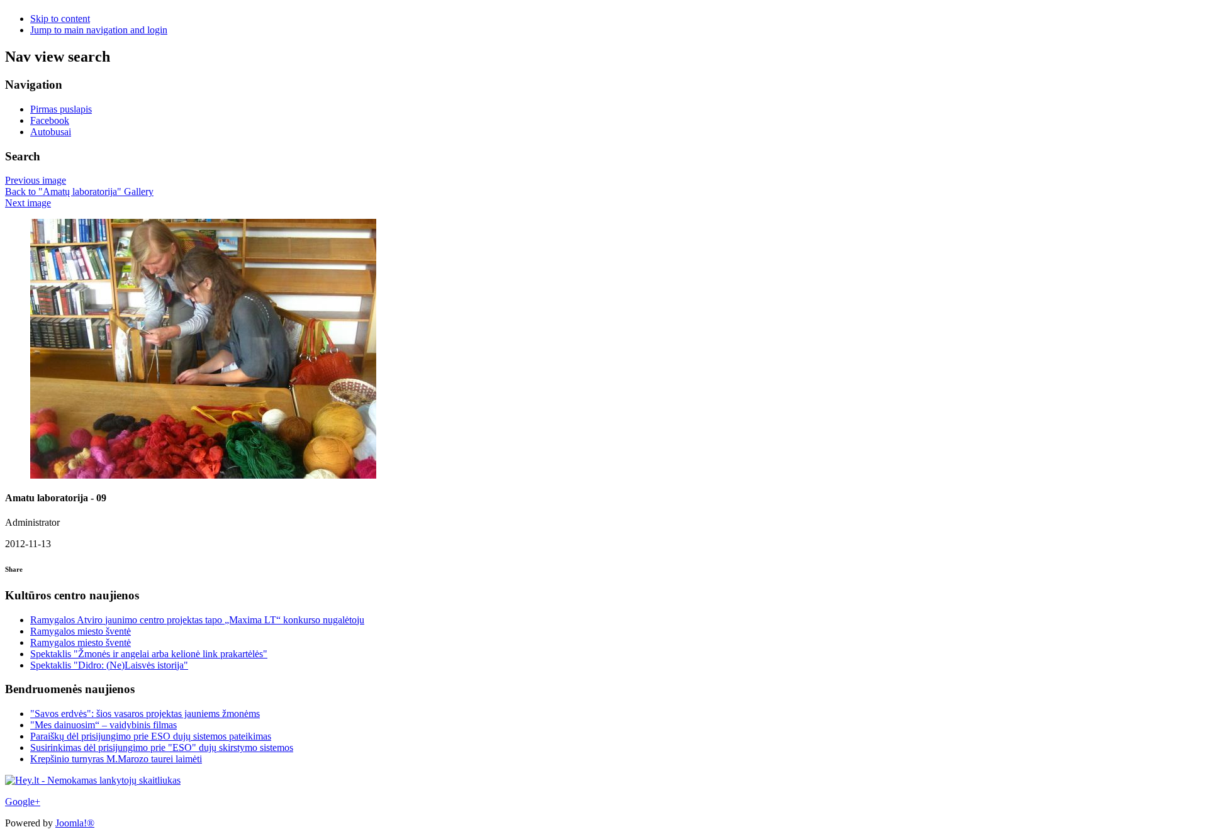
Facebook (49, 120)
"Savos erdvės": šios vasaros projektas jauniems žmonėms (145, 713)
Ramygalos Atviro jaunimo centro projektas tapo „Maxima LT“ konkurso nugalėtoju (197, 619)
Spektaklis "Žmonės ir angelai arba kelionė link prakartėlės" (148, 653)
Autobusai (50, 131)
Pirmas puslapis (61, 109)
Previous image (35, 180)
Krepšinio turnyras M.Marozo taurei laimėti (116, 758)
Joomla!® (74, 823)
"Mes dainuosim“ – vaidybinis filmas (103, 725)
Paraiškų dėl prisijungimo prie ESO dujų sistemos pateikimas (150, 736)
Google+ (22, 801)
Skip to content (60, 18)
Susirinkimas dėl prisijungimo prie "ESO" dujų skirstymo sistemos (161, 747)
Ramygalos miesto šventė (80, 631)
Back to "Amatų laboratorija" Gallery (79, 191)
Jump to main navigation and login (98, 30)
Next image (28, 202)
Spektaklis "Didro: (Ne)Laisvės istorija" (109, 665)
